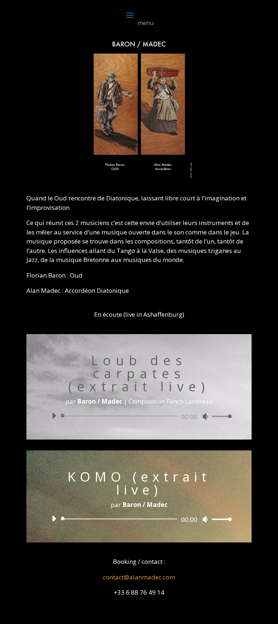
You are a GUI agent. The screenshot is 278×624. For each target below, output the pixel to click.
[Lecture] (54, 415)
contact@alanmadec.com (139, 577)
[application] (139, 416)
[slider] (220, 416)
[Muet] (205, 416)
